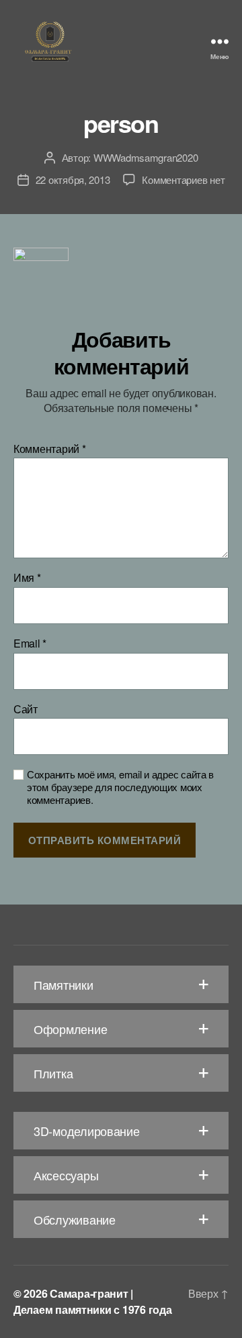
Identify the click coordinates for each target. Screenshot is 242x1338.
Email (29, 643)
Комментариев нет (183, 179)
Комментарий (49, 449)
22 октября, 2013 (73, 179)
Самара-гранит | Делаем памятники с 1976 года (92, 1301)
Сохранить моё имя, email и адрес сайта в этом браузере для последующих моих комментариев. (120, 787)
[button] (121, 984)
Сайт (25, 709)
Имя (27, 578)
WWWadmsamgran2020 (145, 157)
